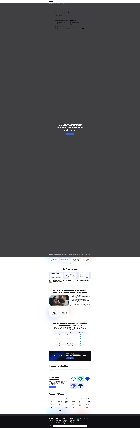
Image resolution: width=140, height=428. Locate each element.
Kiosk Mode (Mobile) (66, 405)
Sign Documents (58, 421)
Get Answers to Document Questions (80, 404)
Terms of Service (65, 420)
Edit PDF (59, 398)
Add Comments (73, 398)
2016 (59, 341)
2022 (59, 334)
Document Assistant (81, 398)
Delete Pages (59, 410)
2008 (59, 345)
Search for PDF (87, 404)
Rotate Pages (59, 407)
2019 (59, 336)
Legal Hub (64, 422)
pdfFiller (71, 421)
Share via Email (73, 401)
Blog (71, 419)
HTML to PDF (52, 407)
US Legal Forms (72, 422)
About (64, 419)
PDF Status (73, 404)
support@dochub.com (86, 418)
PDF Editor (57, 419)
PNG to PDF (52, 401)
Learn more (52, 387)
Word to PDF (52, 398)
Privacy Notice (65, 421)
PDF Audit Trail (87, 398)
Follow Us (86, 421)
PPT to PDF (52, 404)
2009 (59, 343)
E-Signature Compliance (66, 423)
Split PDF (59, 404)
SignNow (71, 423)
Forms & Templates (58, 420)
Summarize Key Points (80, 402)
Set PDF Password (88, 401)
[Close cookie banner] (86, 425)
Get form (70, 358)
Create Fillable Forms (73, 408)
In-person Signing (67, 403)
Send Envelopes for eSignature (67, 402)
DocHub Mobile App (72, 420)
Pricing (57, 423)
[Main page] (51, 1)
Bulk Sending (66, 407)
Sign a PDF (66, 398)
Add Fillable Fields (60, 401)
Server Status (58, 422)
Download (87, 407)
